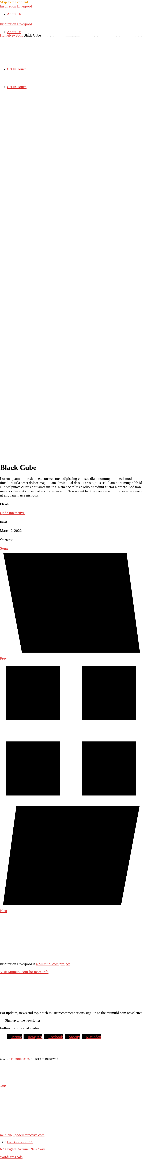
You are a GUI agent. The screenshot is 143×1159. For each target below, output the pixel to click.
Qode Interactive (12, 513)
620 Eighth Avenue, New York (22, 1149)
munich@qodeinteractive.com (22, 1135)
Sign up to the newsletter (22, 1020)
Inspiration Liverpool (16, 6)
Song (4, 548)
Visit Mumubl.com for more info (24, 972)
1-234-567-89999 (20, 1142)
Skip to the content (14, 2)
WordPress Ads (11, 1157)
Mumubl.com (20, 1059)
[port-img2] (71, 322)
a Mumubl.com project (53, 964)
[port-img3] (71, 456)
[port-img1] (71, 189)
